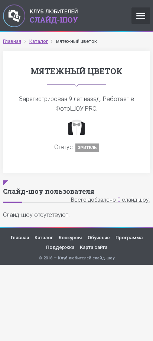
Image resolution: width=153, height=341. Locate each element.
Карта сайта (93, 247)
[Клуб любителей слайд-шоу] (40, 15)
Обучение (99, 237)
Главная (20, 237)
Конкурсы (70, 237)
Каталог (44, 237)
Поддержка (60, 247)
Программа (129, 237)
